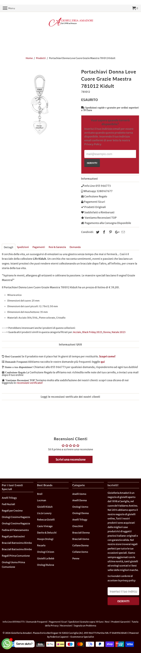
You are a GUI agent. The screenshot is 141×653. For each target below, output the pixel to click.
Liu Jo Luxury (44, 513)
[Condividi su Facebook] (103, 232)
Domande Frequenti (36, 621)
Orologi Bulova (45, 564)
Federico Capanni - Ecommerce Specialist (72, 636)
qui (103, 361)
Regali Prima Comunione (16, 555)
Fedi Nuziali (8, 504)
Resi (107, 621)
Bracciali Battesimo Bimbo (17, 543)
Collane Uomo (80, 551)
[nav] (9, 8)
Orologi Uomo (80, 506)
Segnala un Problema (85, 625)
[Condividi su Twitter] (97, 232)
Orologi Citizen (45, 551)
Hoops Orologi (45, 539)
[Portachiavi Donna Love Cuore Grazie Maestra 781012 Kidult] (39, 105)
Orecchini (77, 526)
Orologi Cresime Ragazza (16, 523)
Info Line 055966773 (14, 621)
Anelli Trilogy (9, 497)
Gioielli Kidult (45, 506)
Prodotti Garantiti (120, 621)
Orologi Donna (80, 513)
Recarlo (41, 545)
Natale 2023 (118, 332)
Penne (75, 558)
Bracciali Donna (81, 532)
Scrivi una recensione (71, 459)
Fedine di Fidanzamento (15, 530)
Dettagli (8, 247)
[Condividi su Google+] (116, 232)
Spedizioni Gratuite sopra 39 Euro (85, 621)
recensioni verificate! (30, 383)
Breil (39, 494)
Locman (41, 500)
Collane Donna (80, 545)
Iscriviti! (92, 162)
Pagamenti (38, 247)
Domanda (75, 247)
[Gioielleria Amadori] (70, 22)
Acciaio (77, 332)
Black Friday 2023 (92, 332)
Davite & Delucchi (47, 532)
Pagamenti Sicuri (58, 621)
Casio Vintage (45, 526)
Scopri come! (107, 356)
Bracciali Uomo (80, 539)
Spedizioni (23, 247)
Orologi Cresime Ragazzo (16, 517)
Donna (107, 332)
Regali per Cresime (12, 510)
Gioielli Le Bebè (45, 558)
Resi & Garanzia (57, 247)
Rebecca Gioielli (46, 519)
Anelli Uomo (79, 494)
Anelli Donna (79, 500)
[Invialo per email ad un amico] (123, 232)
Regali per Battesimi (13, 536)
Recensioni (66, 625)
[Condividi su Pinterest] (110, 232)
